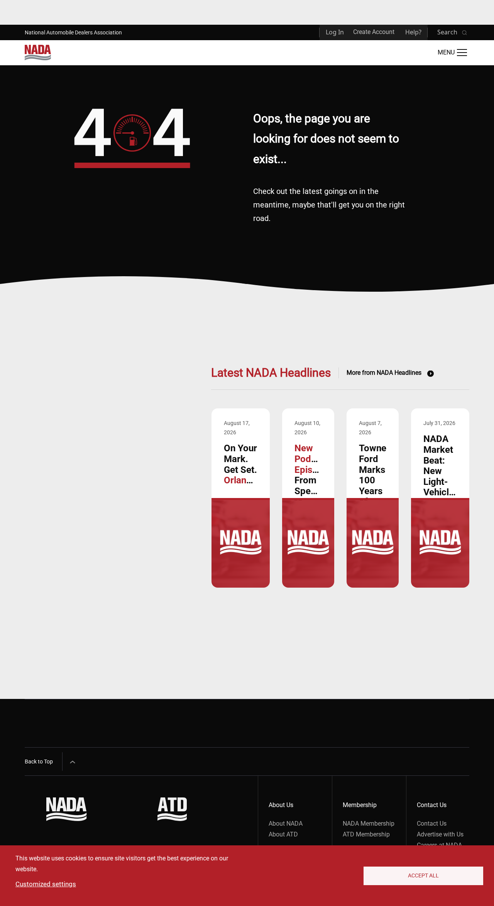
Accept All (423, 875)
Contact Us (432, 823)
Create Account (373, 32)
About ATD (283, 834)
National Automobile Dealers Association (73, 32)
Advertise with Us (440, 834)
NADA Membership (368, 823)
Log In (335, 32)
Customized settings (45, 884)
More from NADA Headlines (384, 372)
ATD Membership (366, 834)
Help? (413, 32)
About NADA (286, 823)
